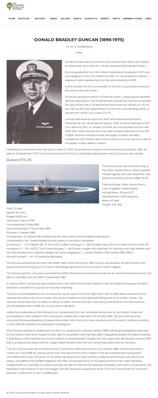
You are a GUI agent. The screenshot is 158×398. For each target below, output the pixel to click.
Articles (23, 18)
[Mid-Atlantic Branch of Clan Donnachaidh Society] (17, 6)
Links (148, 18)
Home (11, 18)
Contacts (90, 18)
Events (105, 18)
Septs (116, 18)
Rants (77, 18)
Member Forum (132, 18)
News (53, 18)
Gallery (65, 18)
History (40, 18)
